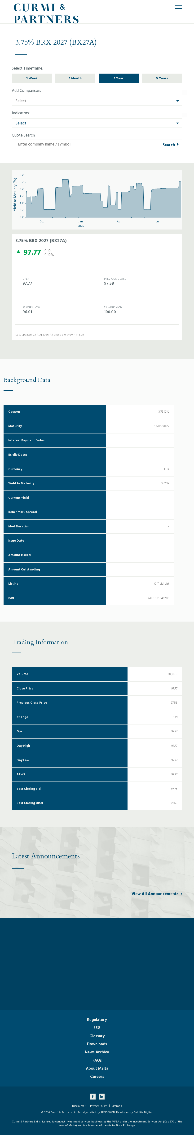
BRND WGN (108, 1112)
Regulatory (97, 1020)
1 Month (75, 78)
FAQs (97, 1060)
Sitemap (116, 1106)
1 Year (118, 78)
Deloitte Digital (143, 1112)
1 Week (32, 78)
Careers (97, 1076)
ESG (97, 1028)
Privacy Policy (98, 1106)
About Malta (97, 1068)
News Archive (97, 1052)
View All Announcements (155, 894)
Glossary (97, 1036)
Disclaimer (78, 1106)
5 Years (162, 78)
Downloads (97, 1044)
